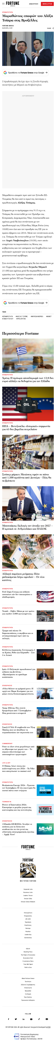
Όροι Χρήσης (28, 997)
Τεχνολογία (28, 922)
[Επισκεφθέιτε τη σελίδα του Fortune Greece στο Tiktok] (39, 1019)
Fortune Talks (28, 898)
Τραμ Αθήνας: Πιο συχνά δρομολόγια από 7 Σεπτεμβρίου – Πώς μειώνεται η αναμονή (17, 711)
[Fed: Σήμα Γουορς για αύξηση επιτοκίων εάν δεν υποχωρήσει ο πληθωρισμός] (45, 596)
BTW (48, 1027)
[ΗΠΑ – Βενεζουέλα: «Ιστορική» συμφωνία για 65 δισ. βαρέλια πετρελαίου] (28, 404)
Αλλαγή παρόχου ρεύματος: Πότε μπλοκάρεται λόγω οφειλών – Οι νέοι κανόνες (23, 577)
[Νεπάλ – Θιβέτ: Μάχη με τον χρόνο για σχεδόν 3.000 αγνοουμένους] (45, 616)
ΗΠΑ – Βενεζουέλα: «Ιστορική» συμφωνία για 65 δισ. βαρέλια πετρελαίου (26, 428)
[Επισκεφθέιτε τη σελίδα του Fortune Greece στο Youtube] (31, 1020)
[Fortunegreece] (12, 6)
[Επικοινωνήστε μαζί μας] (47, 1019)
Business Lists (28, 892)
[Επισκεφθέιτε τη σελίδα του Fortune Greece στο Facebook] (8, 1019)
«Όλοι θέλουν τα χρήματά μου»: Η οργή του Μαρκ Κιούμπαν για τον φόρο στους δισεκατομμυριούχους (18, 691)
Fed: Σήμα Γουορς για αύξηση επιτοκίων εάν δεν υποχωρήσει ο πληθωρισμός (17, 594)
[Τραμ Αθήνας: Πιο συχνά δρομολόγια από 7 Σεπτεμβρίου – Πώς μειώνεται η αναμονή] (45, 712)
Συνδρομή (28, 994)
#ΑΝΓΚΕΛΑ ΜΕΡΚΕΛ (37, 316)
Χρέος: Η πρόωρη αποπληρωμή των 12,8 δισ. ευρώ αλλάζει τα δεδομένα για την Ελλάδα (28, 379)
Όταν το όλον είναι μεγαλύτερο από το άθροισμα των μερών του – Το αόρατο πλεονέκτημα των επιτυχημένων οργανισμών (18, 750)
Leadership (28, 934)
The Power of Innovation (28, 955)
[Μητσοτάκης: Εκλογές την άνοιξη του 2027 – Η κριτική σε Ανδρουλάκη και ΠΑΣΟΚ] (28, 503)
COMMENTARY (7, 743)
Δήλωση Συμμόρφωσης (28, 985)
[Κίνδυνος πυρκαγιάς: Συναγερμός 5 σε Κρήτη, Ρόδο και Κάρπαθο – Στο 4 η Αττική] (45, 654)
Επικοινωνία (28, 988)
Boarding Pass (28, 952)
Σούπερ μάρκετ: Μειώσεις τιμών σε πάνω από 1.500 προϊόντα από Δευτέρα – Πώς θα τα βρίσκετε (26, 477)
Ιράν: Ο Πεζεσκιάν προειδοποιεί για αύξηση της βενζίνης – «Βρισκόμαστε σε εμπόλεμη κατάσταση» (18, 673)
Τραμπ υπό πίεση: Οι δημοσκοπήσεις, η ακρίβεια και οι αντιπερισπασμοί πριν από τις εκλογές (17, 634)
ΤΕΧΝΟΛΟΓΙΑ (6, 802)
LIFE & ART (6, 763)
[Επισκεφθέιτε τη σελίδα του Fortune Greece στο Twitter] (16, 1019)
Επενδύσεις (28, 925)
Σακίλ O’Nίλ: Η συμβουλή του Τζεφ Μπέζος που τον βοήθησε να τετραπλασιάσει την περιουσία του (18, 730)
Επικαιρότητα (28, 913)
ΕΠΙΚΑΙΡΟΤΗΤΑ (7, 12)
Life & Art (28, 919)
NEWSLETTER (47, 4)
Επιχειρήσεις (28, 916)
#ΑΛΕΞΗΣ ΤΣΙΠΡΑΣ (22, 316)
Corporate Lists (28, 889)
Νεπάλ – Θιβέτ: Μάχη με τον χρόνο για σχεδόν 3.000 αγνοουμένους (18, 612)
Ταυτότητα (28, 981)
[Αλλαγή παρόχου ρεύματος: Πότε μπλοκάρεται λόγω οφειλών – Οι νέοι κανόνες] (28, 551)
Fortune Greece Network (28, 902)
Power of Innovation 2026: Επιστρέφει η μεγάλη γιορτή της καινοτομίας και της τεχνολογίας (17, 807)
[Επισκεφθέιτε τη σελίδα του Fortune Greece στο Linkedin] (23, 1019)
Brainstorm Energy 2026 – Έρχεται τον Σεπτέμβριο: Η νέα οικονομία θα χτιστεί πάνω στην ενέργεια (18, 788)
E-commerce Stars (28, 961)
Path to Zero (28, 967)
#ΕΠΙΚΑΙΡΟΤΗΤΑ (7, 316)
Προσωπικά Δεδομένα (28, 1000)
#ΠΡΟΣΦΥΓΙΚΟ (21, 319)
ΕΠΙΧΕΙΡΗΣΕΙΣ (7, 685)
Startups (28, 928)
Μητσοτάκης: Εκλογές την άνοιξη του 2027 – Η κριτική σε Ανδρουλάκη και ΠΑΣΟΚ (27, 527)
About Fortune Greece (28, 978)
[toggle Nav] (3, 4)
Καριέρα (28, 931)
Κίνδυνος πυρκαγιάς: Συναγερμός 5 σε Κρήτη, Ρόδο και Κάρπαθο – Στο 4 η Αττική (18, 653)
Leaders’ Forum (28, 895)
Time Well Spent (28, 964)
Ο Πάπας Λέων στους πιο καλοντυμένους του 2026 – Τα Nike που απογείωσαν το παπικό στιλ (18, 769)
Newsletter (28, 991)
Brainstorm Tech (28, 958)
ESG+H (28, 949)
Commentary (28, 938)
